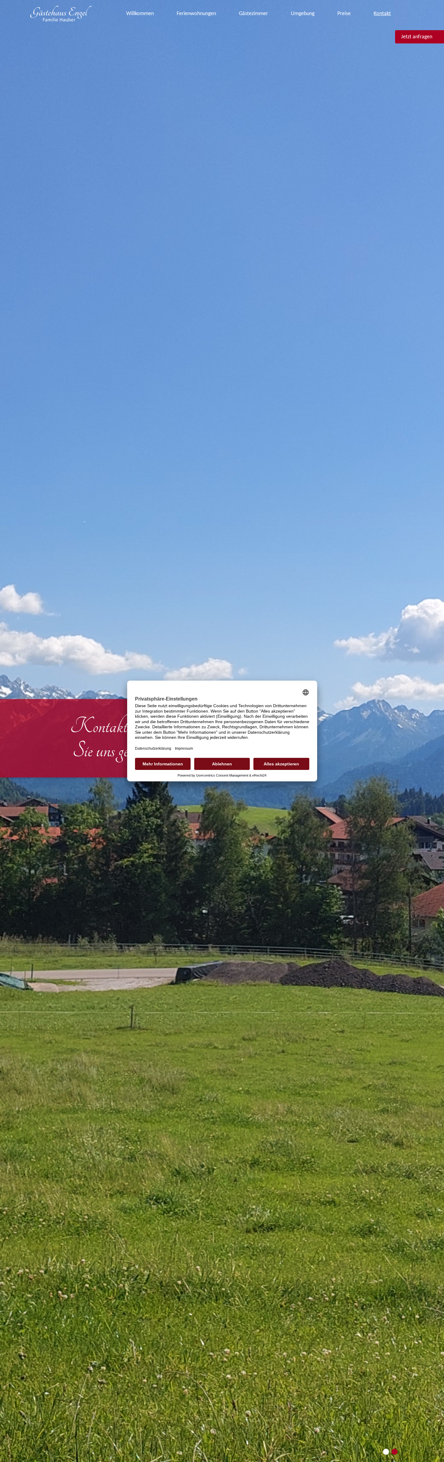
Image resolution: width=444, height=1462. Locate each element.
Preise (344, 14)
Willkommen (140, 14)
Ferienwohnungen (196, 14)
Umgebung (302, 14)
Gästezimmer (253, 14)
